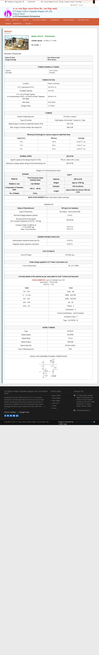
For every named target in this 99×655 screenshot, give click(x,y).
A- (89, 2)
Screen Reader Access (51, 2)
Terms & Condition (10, 412)
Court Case (55, 403)
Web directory (83, 20)
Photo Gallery (56, 398)
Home (7, 20)
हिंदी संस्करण (74, 5)
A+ (84, 2)
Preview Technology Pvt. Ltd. (83, 422)
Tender (8, 24)
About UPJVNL (56, 395)
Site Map (78, 2)
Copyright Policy (24, 412)
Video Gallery (56, 400)
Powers (54, 408)
